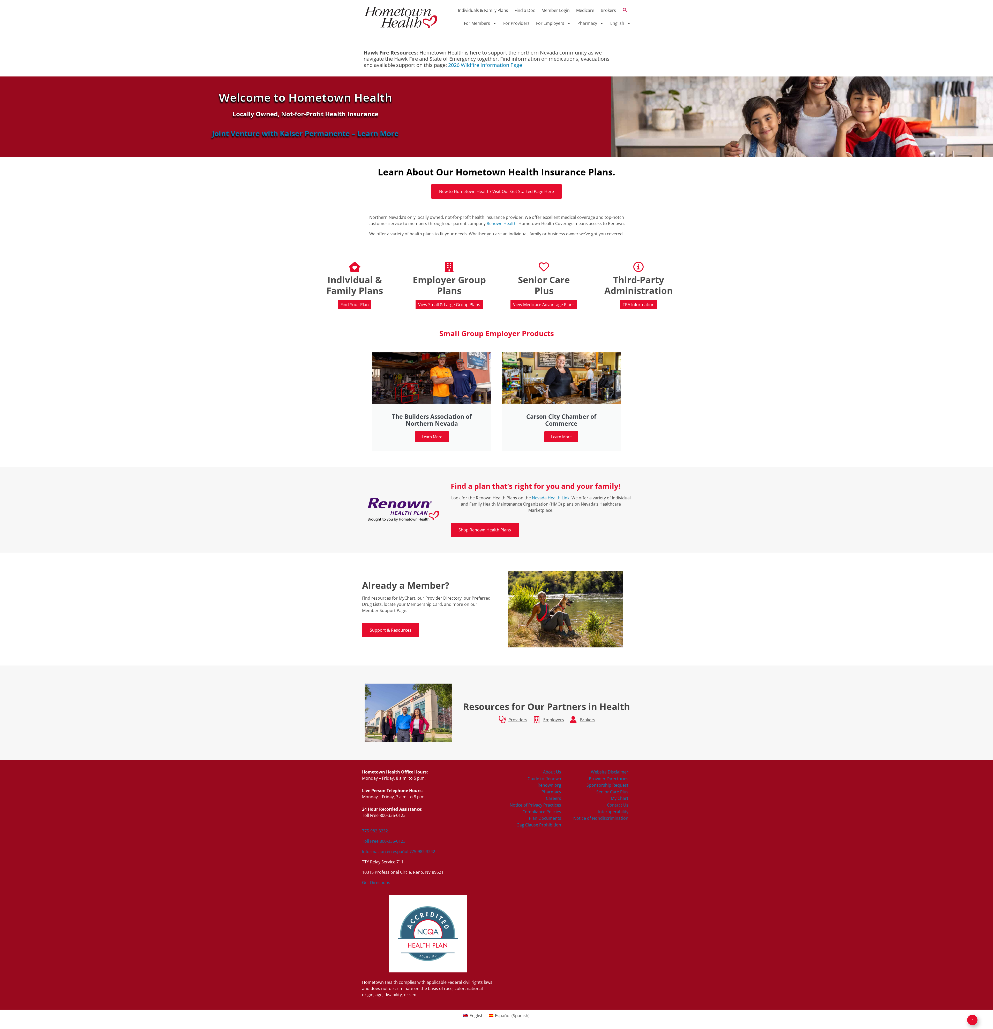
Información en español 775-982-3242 (398, 851)
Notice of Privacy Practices (535, 805)
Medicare (585, 10)
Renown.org (549, 785)
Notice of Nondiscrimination (600, 818)
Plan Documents (545, 818)
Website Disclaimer (609, 772)
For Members (477, 23)
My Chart (619, 798)
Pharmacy (587, 23)
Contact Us (617, 805)
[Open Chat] (972, 1020)
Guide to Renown (544, 779)
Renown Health (501, 223)
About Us (552, 772)
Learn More (432, 436)
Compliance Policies (541, 812)
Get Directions (376, 882)
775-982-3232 (375, 831)
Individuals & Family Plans (483, 10)
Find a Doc (525, 10)
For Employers (550, 23)
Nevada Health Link (550, 498)
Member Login (555, 10)
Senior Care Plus (612, 792)
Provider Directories (608, 779)
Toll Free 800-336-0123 (383, 841)
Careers (553, 798)
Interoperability (613, 812)
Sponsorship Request (607, 785)
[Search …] (625, 10)
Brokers (608, 10)
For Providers (516, 23)
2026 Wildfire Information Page (485, 64)
